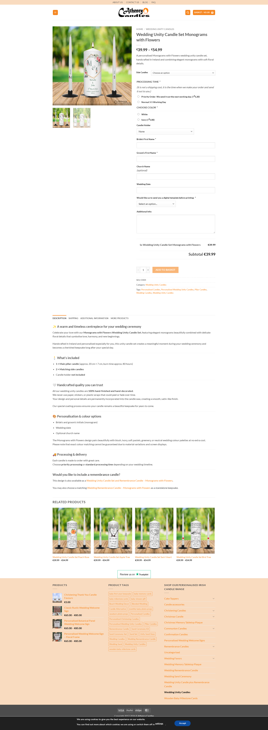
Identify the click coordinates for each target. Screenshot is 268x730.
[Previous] (58, 66)
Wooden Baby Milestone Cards (181, 698)
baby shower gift (138, 599)
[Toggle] (213, 598)
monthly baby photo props (140, 609)
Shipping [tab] (73, 318)
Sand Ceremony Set (118, 634)
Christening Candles (175, 610)
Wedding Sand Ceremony (177, 676)
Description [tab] (59, 318)
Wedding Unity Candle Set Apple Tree (112, 557)
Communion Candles (175, 628)
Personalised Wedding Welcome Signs (184, 640)
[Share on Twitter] (144, 299)
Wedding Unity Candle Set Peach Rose (71, 557)
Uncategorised (172, 652)
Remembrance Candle (119, 629)
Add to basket (166, 269)
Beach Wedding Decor (119, 604)
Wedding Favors (173, 658)
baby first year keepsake (120, 593)
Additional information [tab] (94, 318)
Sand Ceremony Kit (140, 629)
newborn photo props (118, 614)
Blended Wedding (139, 604)
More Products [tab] (119, 318)
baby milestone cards (118, 599)
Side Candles (142, 72)
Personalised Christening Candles (124, 619)
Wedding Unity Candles (160, 29)
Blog (145, 2)
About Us (118, 2)
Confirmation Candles (176, 634)
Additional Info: (144, 211)
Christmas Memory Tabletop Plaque (183, 622)
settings (159, 723)
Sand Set (133, 634)
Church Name (143, 166)
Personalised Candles (150, 289)
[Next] (126, 66)
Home (139, 29)
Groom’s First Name (147, 152)
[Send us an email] (217, 4)
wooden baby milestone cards (122, 649)
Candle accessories (174, 604)
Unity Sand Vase (147, 634)
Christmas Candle (173, 616)
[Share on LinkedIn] (161, 299)
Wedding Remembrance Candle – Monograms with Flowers (119, 487)
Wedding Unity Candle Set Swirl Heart (153, 557)
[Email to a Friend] (150, 299)
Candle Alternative (117, 609)
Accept (182, 723)
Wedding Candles (144, 293)
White (144, 114)
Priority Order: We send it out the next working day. (170, 96)
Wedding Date (143, 184)
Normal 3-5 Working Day (153, 102)
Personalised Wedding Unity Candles (177, 289)
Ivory (147, 119)
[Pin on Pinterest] (156, 299)
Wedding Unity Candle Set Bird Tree (193, 557)
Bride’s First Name (146, 139)
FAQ (154, 2)
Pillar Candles (201, 289)
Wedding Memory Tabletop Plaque (182, 664)
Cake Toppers (171, 598)
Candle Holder (144, 125)
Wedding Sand (115, 644)
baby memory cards (143, 593)
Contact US (132, 2)
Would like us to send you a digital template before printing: (166, 197)
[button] (55, 12)
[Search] (187, 12)
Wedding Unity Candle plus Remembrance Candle (186, 684)
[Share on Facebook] (139, 299)
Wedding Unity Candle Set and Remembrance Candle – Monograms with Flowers (129, 480)
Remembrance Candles (176, 646)
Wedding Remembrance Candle (142, 639)
